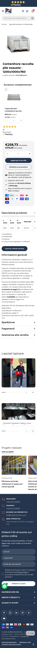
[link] (14, 97)
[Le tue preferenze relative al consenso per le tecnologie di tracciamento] (33, 644)
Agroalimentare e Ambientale (21, 24)
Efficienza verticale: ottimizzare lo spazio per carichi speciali (12, 484)
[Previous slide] (26, 392)
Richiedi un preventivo (18, 167)
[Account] (23, 11)
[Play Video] (18, 372)
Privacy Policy (23, 572)
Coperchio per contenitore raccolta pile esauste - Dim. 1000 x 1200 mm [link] (13, 110)
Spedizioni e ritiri (25, 642)
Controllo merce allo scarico (11, 644)
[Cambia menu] (3, 11)
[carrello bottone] (27, 10)
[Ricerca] (32, 18)
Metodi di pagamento (9, 642)
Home (4, 24)
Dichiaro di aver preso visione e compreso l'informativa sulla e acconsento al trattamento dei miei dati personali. (20, 573)
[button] (7, 120)
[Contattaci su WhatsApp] (4, 586)
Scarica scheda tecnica (14, 249)
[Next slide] (32, 392)
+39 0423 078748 (13, 502)
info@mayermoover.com (16, 515)
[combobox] (18, 18)
